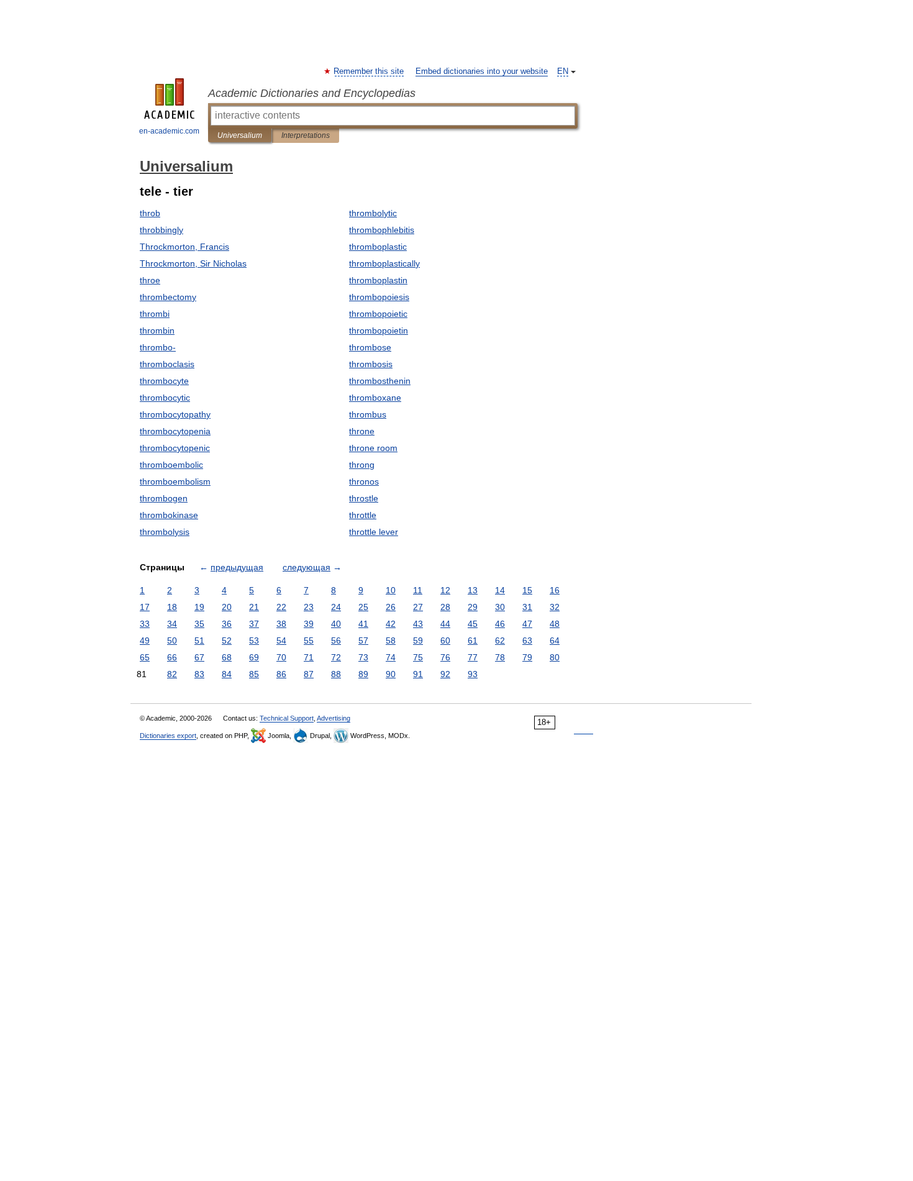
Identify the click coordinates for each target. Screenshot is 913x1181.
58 (391, 640)
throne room (373, 448)
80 (555, 657)
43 (418, 624)
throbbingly (161, 230)
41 (363, 624)
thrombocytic (165, 398)
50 (172, 640)
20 (227, 607)
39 (309, 624)
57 (363, 640)
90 (391, 674)
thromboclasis (167, 364)
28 (445, 607)
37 (254, 624)
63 (527, 640)
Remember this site (369, 71)
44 (445, 624)
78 (500, 657)
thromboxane (375, 398)
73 (363, 657)
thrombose (370, 347)
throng (362, 465)
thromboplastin (378, 280)
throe (150, 280)
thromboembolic (171, 465)
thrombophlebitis (381, 230)
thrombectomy (168, 297)
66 (172, 657)
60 (445, 640)
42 (391, 624)
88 (336, 674)
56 (336, 640)
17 (145, 607)
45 (473, 624)
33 (145, 624)
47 (527, 624)
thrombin (157, 330)
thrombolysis (164, 532)
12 (445, 590)
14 (500, 590)
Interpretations (305, 135)
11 (417, 590)
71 (309, 657)
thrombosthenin (380, 381)
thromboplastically (384, 263)
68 (227, 657)
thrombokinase (169, 515)
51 (199, 640)
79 (527, 657)
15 (527, 590)
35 (199, 624)
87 (309, 674)
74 (391, 657)
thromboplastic (378, 247)
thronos (364, 481)
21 (254, 607)
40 (336, 624)
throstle (363, 498)
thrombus (367, 414)
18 (172, 607)
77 (473, 657)
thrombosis (371, 364)
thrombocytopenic (175, 448)
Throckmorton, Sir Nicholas (193, 263)
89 (363, 674)
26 (391, 607)
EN (562, 71)
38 (281, 624)
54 (281, 640)
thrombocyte (164, 381)
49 (145, 640)
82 (172, 674)
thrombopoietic (378, 314)
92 (445, 674)
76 (445, 657)
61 (473, 640)
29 (473, 607)
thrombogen (164, 498)
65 (145, 657)
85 (254, 674)
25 (363, 607)
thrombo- (158, 347)
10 (391, 590)
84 (227, 674)
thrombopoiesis (379, 297)
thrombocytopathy (175, 414)
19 (199, 607)
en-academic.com (169, 131)
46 (500, 624)
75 (418, 657)
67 (199, 657)
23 (309, 607)
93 (473, 674)
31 (527, 607)
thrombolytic (373, 213)
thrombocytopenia (175, 431)
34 (172, 624)
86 (281, 674)
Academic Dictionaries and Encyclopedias (312, 93)
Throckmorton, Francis (184, 247)
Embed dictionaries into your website (482, 71)
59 (418, 640)
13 (473, 590)
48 (555, 624)
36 (227, 624)
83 (199, 674)
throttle (362, 515)
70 (281, 657)
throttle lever (373, 532)
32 (555, 607)
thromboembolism (175, 481)
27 (418, 607)
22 (281, 607)
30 (500, 607)
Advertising (333, 718)
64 (555, 640)
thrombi (155, 314)
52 (227, 640)
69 (254, 657)
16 (555, 590)
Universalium (239, 135)
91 (418, 674)
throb (150, 213)
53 (254, 640)
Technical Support (287, 718)
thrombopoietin (378, 330)
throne (362, 431)
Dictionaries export (168, 735)
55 (309, 640)
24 (336, 607)
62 (500, 640)
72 (336, 657)
